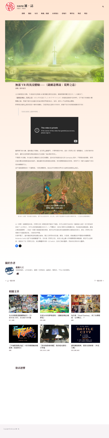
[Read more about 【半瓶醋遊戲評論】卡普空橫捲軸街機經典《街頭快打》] (23, 333)
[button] (103, 7)
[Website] (17, 273)
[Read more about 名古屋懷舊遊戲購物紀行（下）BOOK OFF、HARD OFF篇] (23, 303)
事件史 (72, 13)
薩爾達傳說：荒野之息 (24, 97)
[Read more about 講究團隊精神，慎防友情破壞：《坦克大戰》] (85, 333)
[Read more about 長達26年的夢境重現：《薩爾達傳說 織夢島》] (54, 303)
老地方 (64, 13)
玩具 (36, 13)
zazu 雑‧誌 (25, 5)
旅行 (10, 320)
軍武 (79, 13)
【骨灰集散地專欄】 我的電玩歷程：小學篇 (54, 346)
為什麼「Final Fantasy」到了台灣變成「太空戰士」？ (85, 316)
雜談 (29, 13)
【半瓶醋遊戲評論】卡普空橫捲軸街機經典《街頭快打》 (23, 346)
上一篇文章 (10, 280)
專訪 (85, 13)
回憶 (41, 320)
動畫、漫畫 (45, 13)
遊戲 (23, 13)
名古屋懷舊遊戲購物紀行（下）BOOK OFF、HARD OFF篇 (21, 316)
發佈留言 (23, 88)
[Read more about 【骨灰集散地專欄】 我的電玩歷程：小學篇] (54, 333)
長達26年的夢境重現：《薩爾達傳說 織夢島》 (54, 316)
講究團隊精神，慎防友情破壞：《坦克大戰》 (85, 346)
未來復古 (55, 13)
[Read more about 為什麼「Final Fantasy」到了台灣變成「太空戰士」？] (85, 303)
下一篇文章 (99, 280)
